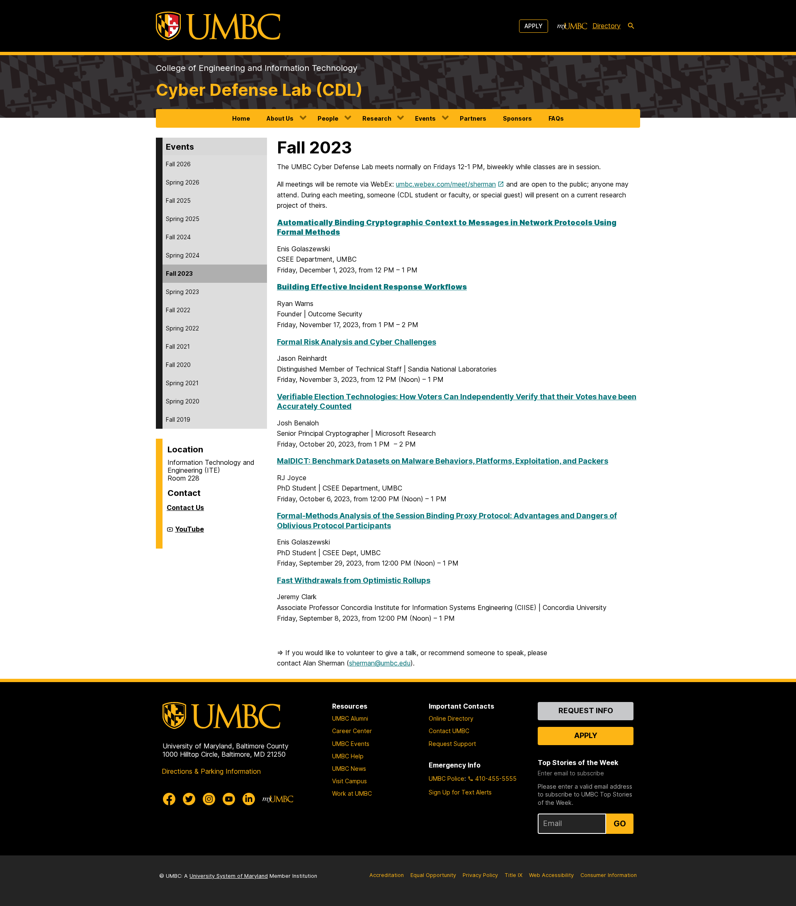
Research (376, 118)
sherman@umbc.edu (379, 663)
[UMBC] (218, 26)
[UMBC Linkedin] (249, 799)
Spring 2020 (182, 401)
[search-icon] (631, 26)
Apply (533, 25)
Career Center (352, 730)
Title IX (513, 875)
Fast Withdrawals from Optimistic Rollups (353, 580)
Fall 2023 (179, 273)
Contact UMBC (449, 730)
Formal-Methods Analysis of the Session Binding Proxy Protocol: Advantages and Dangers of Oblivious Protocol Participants (447, 520)
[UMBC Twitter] (189, 799)
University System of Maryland (228, 876)
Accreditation (386, 875)
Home (241, 118)
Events (425, 118)
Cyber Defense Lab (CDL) (259, 90)
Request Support (452, 743)
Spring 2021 (182, 382)
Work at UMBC (352, 793)
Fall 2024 (178, 236)
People (328, 118)
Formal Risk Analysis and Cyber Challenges (356, 342)
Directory (606, 26)
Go (620, 823)
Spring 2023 (182, 291)
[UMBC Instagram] (209, 799)
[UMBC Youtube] (229, 799)
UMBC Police (446, 778)
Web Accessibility (551, 875)
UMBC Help (348, 756)
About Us (280, 118)
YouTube (189, 532)
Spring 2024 (182, 255)
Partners (473, 118)
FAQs (556, 118)
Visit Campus (349, 781)
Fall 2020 (178, 364)
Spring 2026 (182, 182)
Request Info (585, 710)
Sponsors (517, 118)
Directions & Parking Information (211, 771)
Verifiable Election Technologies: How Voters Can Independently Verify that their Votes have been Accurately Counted (456, 401)
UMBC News (349, 768)
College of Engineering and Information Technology (256, 68)
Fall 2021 (178, 346)
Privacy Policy (480, 875)
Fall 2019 (178, 419)
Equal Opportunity (433, 875)
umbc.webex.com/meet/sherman (446, 184)
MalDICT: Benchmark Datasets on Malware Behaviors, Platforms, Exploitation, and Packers (442, 461)
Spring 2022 (182, 328)
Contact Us (185, 507)
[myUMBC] (572, 26)
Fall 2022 (178, 309)
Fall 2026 (178, 164)
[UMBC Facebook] (169, 799)
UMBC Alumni (350, 718)
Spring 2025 (182, 218)
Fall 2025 (178, 200)
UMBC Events (350, 743)
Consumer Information (608, 875)
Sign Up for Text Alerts (460, 792)
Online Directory (451, 718)
